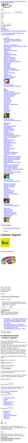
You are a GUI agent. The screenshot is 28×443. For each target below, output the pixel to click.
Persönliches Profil (10, 31)
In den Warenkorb (5, 310)
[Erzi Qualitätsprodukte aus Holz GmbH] (14, 243)
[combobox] (8, 13)
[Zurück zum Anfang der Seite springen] (2, 432)
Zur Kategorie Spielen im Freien (12, 181)
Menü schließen (7, 25)
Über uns (6, 412)
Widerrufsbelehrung (8, 404)
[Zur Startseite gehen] (6, 8)
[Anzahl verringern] (3, 307)
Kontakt (6, 399)
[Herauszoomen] (2, 288)
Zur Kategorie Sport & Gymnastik (12, 86)
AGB (5, 400)
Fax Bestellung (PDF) (9, 397)
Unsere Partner (7, 414)
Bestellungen (23, 31)
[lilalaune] (8, 260)
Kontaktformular (13, 391)
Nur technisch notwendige (7, 438)
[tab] (15, 320)
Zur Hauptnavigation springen (13, 2)
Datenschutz (7, 418)
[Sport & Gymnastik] (7, 117)
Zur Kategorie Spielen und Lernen (12, 120)
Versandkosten (4, 427)
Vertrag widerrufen (5, 392)
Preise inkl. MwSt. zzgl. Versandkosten (10, 296)
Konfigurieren (17, 438)
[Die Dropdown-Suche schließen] (20, 12)
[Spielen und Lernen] (7, 178)
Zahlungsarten (7, 403)
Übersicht (3, 31)
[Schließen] (1, 286)
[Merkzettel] (1, 20)
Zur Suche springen (19, 1)
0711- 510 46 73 (5, 388)
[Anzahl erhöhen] (11, 307)
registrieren (6, 29)
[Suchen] (16, 12)
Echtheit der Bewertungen (10, 415)
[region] (14, 271)
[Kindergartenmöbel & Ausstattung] (7, 83)
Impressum (6, 416)
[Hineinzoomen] (9, 288)
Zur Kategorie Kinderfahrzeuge (11, 205)
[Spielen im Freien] (7, 202)
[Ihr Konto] (2, 22)
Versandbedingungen (9, 402)
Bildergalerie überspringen (7, 251)
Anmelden (3, 28)
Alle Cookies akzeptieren (6, 440)
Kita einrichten (7, 411)
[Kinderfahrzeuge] (7, 221)
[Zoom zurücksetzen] (5, 288)
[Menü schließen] (4, 207)
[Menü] (2, 10)
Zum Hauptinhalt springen (7, 1)
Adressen (17, 31)
